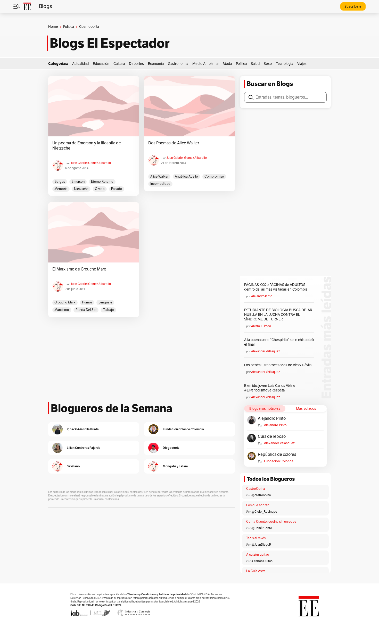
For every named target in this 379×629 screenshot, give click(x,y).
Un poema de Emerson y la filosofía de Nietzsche (86, 146)
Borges (59, 182)
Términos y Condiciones (141, 594)
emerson (78, 182)
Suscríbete (352, 6)
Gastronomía (178, 64)
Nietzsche (81, 189)
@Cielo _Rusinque (264, 511)
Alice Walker (159, 176)
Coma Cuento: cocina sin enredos (271, 522)
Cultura (119, 64)
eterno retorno (102, 182)
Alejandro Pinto (261, 296)
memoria (61, 189)
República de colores (277, 454)
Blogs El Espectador (110, 43)
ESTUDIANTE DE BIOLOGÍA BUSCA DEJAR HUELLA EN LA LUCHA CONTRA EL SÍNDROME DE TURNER (278, 314)
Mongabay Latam (175, 466)
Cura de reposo (272, 436)
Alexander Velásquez (265, 351)
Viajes (302, 64)
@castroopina (261, 495)
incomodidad (160, 184)
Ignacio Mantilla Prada (83, 429)
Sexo (268, 64)
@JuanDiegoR (261, 544)
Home (53, 26)
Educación (101, 64)
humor (87, 302)
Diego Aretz (171, 448)
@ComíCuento (261, 528)
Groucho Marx (65, 302)
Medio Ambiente (205, 64)
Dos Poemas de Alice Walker (173, 143)
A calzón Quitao (262, 561)
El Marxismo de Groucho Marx (79, 269)
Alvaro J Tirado (261, 326)
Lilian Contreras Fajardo (83, 448)
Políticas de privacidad (172, 594)
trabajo (108, 310)
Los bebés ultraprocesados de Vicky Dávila (278, 365)
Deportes (136, 64)
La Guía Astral (256, 571)
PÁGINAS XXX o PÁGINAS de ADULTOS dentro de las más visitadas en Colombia (275, 287)
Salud (255, 64)
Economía (156, 64)
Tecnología (284, 64)
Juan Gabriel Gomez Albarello (91, 163)
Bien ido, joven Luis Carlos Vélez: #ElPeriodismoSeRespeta (269, 387)
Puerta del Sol (86, 310)
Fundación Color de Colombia (278, 461)
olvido (100, 189)
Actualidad (80, 64)
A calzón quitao (257, 555)
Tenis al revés (256, 538)
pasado (116, 189)
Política (68, 26)
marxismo (61, 310)
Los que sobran (257, 505)
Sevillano (73, 466)
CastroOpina (255, 489)
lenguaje (105, 302)
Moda (227, 64)
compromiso (214, 176)
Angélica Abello (186, 176)
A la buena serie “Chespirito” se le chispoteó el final (279, 342)
